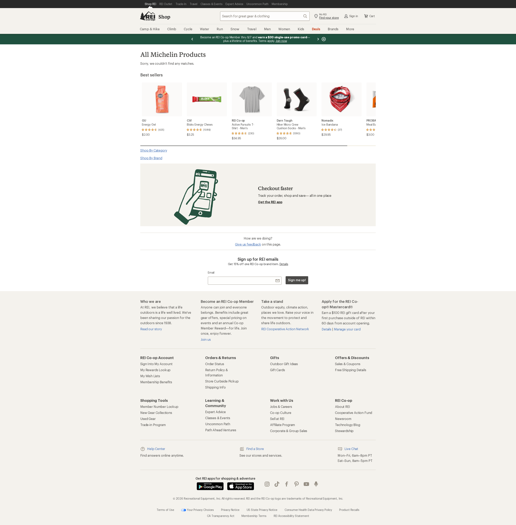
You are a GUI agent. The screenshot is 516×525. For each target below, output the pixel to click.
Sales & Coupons (347, 364)
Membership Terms (253, 516)
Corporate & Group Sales (288, 431)
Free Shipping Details (350, 370)
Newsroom (343, 419)
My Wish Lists (150, 376)
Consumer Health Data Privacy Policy (308, 509)
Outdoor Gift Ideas (284, 364)
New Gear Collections (156, 413)
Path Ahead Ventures (220, 430)
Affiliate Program (282, 425)
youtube (306, 484)
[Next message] (318, 39)
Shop (164, 17)
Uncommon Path (217, 424)
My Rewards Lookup (155, 370)
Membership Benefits (156, 382)
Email (211, 272)
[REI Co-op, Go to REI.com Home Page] (147, 16)
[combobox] (265, 16)
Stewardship (344, 431)
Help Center (156, 449)
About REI (342, 406)
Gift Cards (277, 370)
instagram (267, 484)
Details (284, 264)
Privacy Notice (230, 509)
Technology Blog (347, 425)
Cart (372, 16)
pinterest (296, 484)
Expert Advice (215, 412)
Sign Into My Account (156, 364)
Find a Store (255, 449)
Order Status (214, 364)
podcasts (316, 484)
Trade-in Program (152, 425)
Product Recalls (349, 509)
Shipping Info (215, 387)
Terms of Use (165, 509)
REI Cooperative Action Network (285, 329)
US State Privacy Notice (262, 509)
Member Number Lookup (159, 406)
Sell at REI (277, 419)
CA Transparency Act (220, 516)
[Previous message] (192, 39)
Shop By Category (153, 150)
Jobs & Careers (281, 406)
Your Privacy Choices (200, 509)
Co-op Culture (280, 413)
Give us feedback (248, 244)
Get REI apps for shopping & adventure (225, 478)
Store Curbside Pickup (222, 381)
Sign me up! (297, 280)
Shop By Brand (151, 158)
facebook (286, 484)
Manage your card (347, 329)
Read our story (151, 329)
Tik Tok (277, 484)
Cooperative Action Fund (353, 413)
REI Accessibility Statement (291, 516)
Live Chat (351, 449)
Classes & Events (217, 418)
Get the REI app (270, 202)
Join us (206, 339)
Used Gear (148, 419)
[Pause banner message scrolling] (323, 39)
